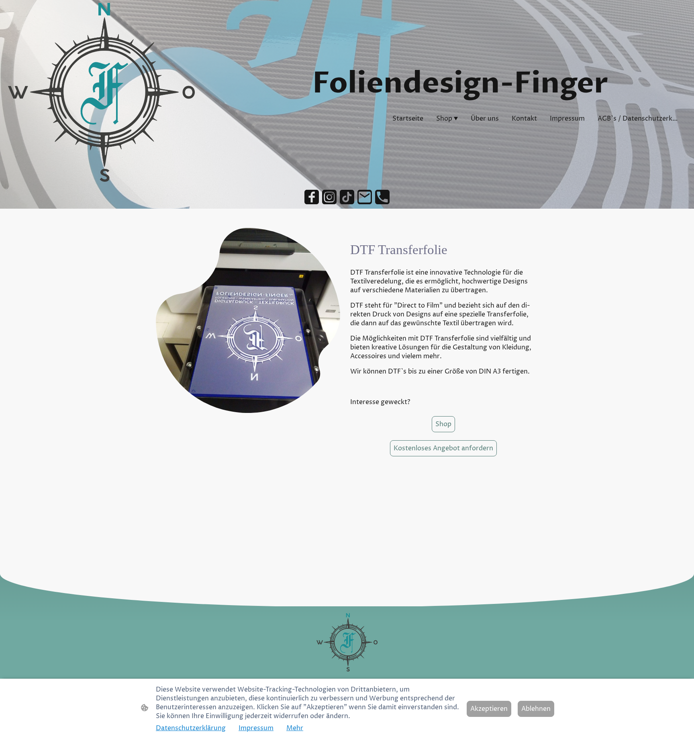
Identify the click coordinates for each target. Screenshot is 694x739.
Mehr (294, 728)
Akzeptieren (489, 708)
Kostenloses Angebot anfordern (443, 448)
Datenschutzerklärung (191, 728)
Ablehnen (536, 708)
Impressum (256, 728)
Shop (443, 424)
